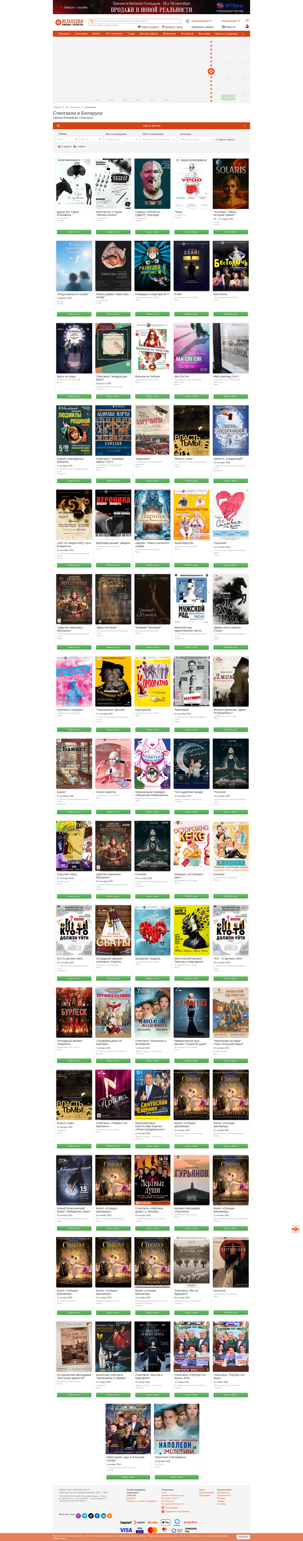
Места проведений (153, 134)
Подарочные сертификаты (177, 1511)
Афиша (57, 107)
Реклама (221, 1498)
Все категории (73, 107)
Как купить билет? (170, 1498)
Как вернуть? (167, 1501)
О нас (164, 1492)
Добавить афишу (203, 27)
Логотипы (221, 1504)
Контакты (131, 1498)
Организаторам (200, 21)
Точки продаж (171, 1507)
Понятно (243, 1537)
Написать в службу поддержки (141, 1501)
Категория (185, 134)
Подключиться (224, 1495)
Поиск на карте (149, 27)
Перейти (228, 97)
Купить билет (74, 232)
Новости (230, 27)
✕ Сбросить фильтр (225, 139)
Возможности (223, 1492)
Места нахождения (116, 134)
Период (62, 133)
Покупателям (229, 21)
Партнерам (204, 1495)
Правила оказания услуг (173, 1495)
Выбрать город (173, 27)
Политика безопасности (172, 1504)
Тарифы (221, 1501)
